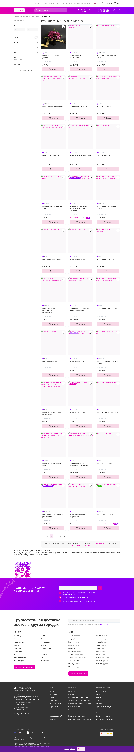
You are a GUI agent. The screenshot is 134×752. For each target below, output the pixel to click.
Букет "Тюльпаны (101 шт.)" (107, 514)
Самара (43, 645)
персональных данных (69, 594)
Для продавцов (59, 3)
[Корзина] (119, 10)
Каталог (20, 10)
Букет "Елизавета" (104, 155)
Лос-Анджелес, (73, 661)
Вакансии (53, 719)
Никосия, (98, 639)
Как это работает (70, 749)
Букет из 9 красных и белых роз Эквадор (52, 515)
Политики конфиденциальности (79, 697)
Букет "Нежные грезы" (105, 106)
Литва (78, 648)
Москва (16, 654)
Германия (78, 642)
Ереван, (71, 651)
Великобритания (81, 658)
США (81, 661)
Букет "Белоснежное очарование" (77, 515)
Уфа (42, 658)
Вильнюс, (71, 648)
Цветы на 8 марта (102, 713)
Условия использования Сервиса (80, 700)
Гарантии (51, 3)
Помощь (83, 3)
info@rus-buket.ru (21, 709)
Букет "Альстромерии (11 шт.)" (106, 56)
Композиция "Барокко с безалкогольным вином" (79, 464)
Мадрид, (71, 664)
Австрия (76, 645)
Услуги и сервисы (56, 710)
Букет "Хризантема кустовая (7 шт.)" (80, 156)
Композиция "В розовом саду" (51, 464)
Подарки (99, 704)
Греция (77, 636)
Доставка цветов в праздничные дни (79, 720)
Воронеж (17, 639)
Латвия (102, 651)
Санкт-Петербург (47, 648)
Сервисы (89, 3)
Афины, (71, 636)
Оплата (46, 3)
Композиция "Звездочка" (106, 259)
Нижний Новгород (20, 658)
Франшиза (54, 707)
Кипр (104, 639)
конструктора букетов (100, 543)
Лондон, (71, 658)
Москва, (98, 636)
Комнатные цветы (102, 710)
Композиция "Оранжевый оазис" (107, 309)
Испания (78, 664)
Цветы (98, 694)
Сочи (42, 651)
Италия (102, 654)
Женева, (71, 654)
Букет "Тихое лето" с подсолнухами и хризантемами (50, 310)
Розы (97, 700)
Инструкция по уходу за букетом (79, 704)
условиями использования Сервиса (79, 597)
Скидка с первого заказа (77, 713)
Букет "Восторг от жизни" (79, 412)
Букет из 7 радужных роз (51, 259)
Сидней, (98, 658)
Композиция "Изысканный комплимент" (52, 413)
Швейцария (79, 654)
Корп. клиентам (68, 3)
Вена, (70, 645)
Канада (104, 642)
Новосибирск (19, 661)
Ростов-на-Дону (46, 642)
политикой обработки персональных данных (82, 601)
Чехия (102, 648)
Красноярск (18, 651)
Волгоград (17, 636)
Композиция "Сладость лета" (81, 106)
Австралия (106, 658)
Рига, (97, 651)
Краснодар (18, 648)
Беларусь (77, 667)
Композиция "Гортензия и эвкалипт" (52, 207)
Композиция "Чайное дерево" (50, 56)
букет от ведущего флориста (80, 545)
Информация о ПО (56, 716)
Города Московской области (24, 667)
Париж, (98, 645)
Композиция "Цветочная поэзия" (106, 207)
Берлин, (71, 642)
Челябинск (45, 661)
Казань (16, 645)
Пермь (43, 639)
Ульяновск (45, 654)
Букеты (98, 697)
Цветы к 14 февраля (103, 716)
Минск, (71, 667)
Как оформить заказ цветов (78, 710)
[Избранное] (114, 10)
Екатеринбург (19, 642)
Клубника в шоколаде (103, 707)
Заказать (55, 69)
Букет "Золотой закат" (78, 361)
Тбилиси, (98, 664)
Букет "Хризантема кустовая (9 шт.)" (107, 362)
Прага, (97, 648)
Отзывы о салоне (74, 707)
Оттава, (98, 642)
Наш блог (53, 713)
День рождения (101, 691)
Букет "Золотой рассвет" (51, 155)
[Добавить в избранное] (63, 26)
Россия (104, 636)
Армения (77, 651)
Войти (118, 3)
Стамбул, (98, 661)
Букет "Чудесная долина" (79, 259)
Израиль (77, 639)
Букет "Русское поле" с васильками (78, 56)
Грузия (105, 664)
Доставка (40, 3)
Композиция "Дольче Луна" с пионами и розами (81, 309)
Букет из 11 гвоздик (104, 463)
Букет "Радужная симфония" (107, 412)
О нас (35, 3)
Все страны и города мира (78, 673)
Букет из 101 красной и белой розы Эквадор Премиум (78, 208)
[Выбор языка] (95, 3)
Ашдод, (71, 639)
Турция (105, 661)
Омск (43, 636)
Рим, (97, 654)
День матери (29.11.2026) (104, 719)
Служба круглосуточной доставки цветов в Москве (31, 738)
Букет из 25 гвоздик (49, 361)
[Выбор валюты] (99, 3)
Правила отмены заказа (76, 716)
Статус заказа (108, 3)
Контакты (77, 3)
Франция (104, 645)
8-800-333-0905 (104, 624)
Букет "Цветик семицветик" (52, 106)
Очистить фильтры (26, 70)
